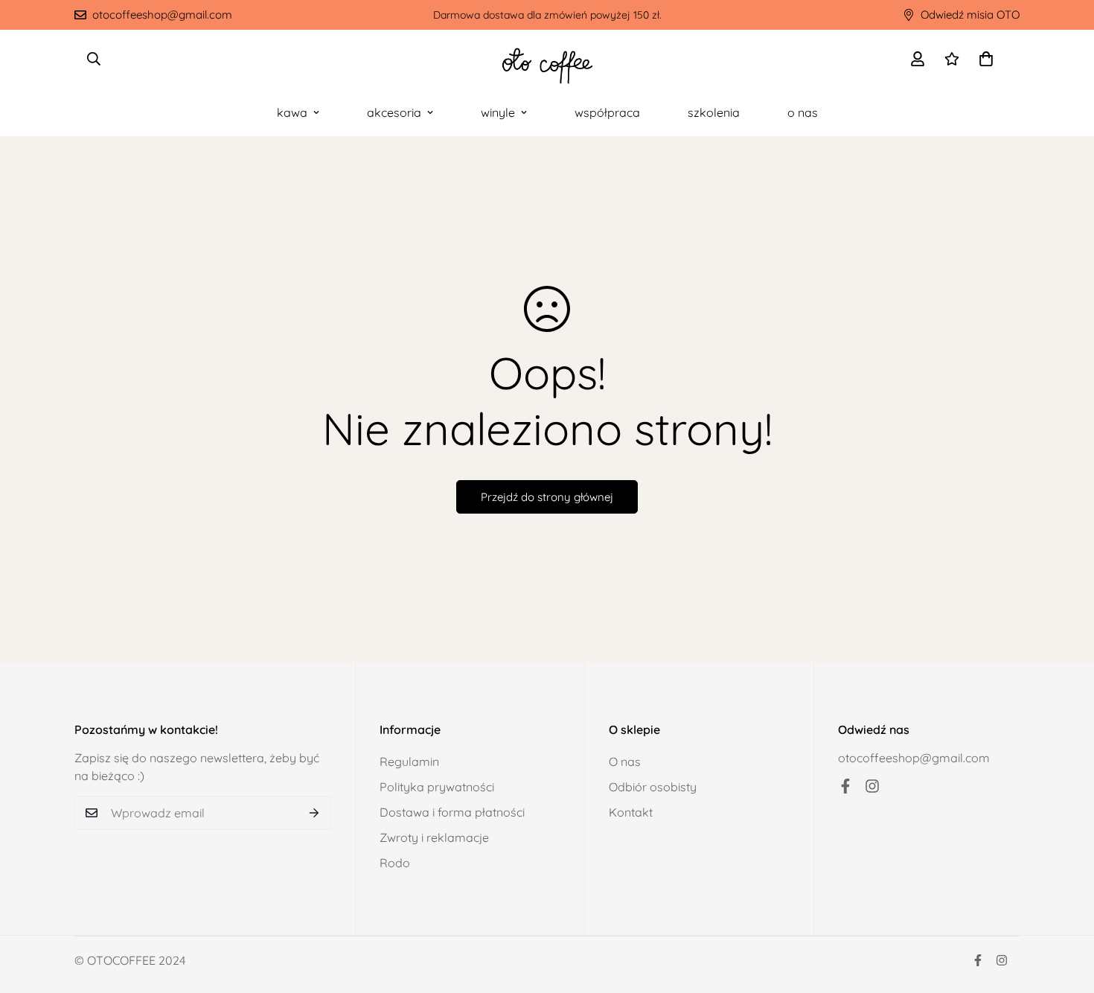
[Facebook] (845, 786)
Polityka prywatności (437, 786)
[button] (986, 59)
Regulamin (409, 761)
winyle (498, 112)
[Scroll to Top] (1065, 912)
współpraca (607, 112)
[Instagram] (872, 786)
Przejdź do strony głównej (547, 497)
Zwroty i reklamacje (434, 837)
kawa (292, 112)
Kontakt (631, 812)
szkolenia (714, 112)
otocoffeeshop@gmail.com (914, 757)
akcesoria (394, 112)
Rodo (395, 862)
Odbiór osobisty (653, 786)
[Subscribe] (314, 813)
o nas (802, 112)
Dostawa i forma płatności (452, 812)
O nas (625, 761)
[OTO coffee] (547, 59)
